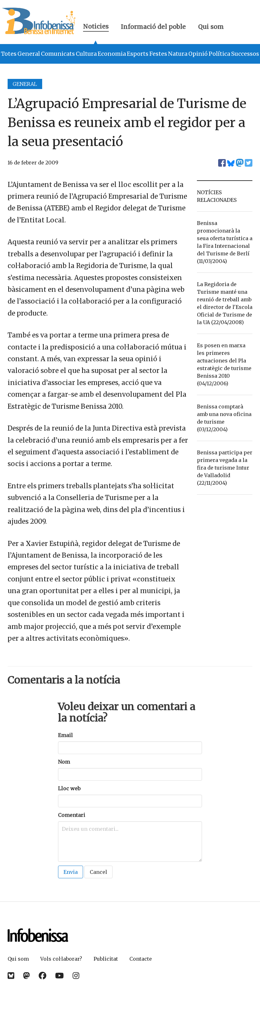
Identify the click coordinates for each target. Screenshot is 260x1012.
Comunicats (58, 53)
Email (65, 735)
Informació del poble (153, 26)
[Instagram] (76, 976)
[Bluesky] (11, 976)
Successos (245, 53)
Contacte (140, 959)
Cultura (86, 53)
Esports (137, 53)
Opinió (198, 53)
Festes (158, 53)
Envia (70, 872)
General (28, 53)
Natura (177, 53)
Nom (64, 762)
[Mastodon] (26, 976)
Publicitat (106, 959)
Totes (8, 53)
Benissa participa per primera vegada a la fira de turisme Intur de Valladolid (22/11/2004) (224, 467)
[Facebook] (42, 976)
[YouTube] (59, 976)
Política (219, 53)
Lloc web (69, 788)
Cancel (98, 872)
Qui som (211, 26)
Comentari (71, 815)
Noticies (96, 27)
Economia (112, 53)
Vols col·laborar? (61, 959)
